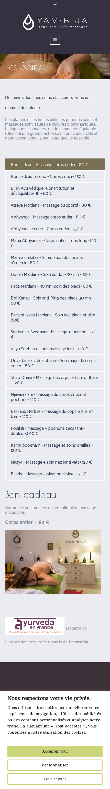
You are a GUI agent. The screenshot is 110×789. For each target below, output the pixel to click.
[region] (55, 740)
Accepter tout (55, 751)
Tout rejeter (55, 779)
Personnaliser (55, 765)
